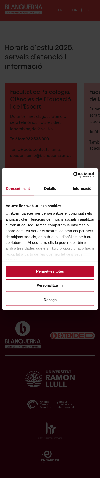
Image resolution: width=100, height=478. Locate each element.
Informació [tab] (82, 188)
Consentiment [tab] (18, 188)
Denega (50, 300)
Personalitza (47, 286)
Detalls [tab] (50, 188)
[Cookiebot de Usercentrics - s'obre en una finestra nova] (73, 175)
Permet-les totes (50, 271)
